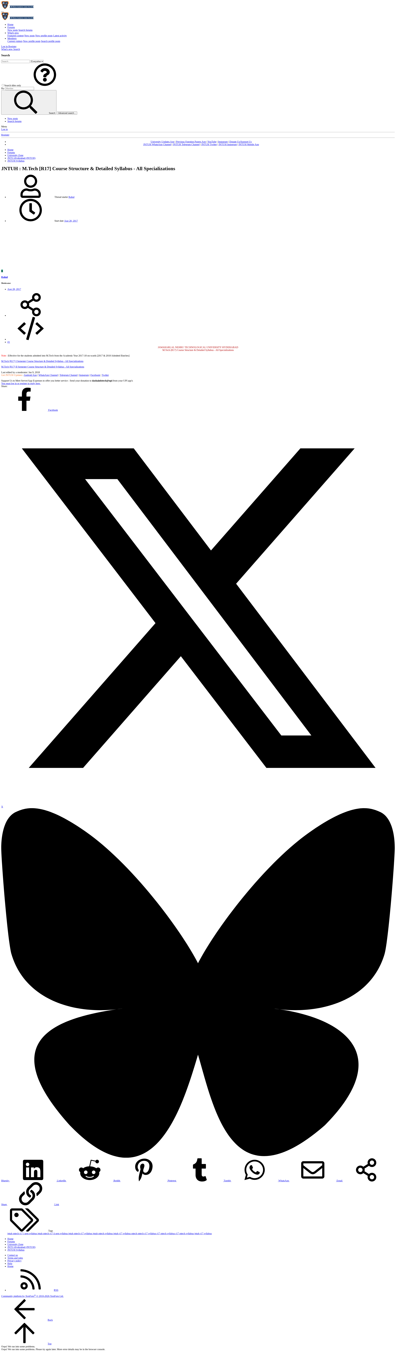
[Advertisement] (198, 246)
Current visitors (14, 41)
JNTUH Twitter (209, 144)
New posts (12, 30)
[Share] (30, 315)
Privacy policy (14, 1260)
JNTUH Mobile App (249, 144)
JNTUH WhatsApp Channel (157, 144)
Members (12, 38)
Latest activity (60, 35)
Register (5, 135)
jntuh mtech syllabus (103, 1233)
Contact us (12, 1255)
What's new (13, 33)
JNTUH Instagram (228, 144)
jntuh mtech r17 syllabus (80, 1233)
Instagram (223, 141)
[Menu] (2, 11)
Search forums (25, 30)
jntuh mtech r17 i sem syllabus (22, 1233)
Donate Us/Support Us (240, 141)
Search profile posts (50, 41)
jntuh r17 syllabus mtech (125, 1233)
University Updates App (162, 141)
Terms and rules (15, 1258)
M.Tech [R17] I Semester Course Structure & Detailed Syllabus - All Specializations (42, 361)
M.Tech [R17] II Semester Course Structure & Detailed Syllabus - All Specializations (42, 366)
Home (10, 24)
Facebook (95, 375)
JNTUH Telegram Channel (186, 144)
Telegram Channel (68, 375)
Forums (11, 27)
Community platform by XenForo (32, 1296)
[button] (45, 85)
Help (9, 1263)
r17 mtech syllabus (166, 1233)
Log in (4, 129)
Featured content (15, 35)
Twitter (105, 375)
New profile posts (44, 35)
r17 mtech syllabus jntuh (188, 1233)
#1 (8, 342)
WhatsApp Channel (48, 375)
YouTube (211, 141)
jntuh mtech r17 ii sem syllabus (53, 1233)
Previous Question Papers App (191, 141)
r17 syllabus (206, 1233)
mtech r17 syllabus (147, 1233)
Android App (30, 375)
